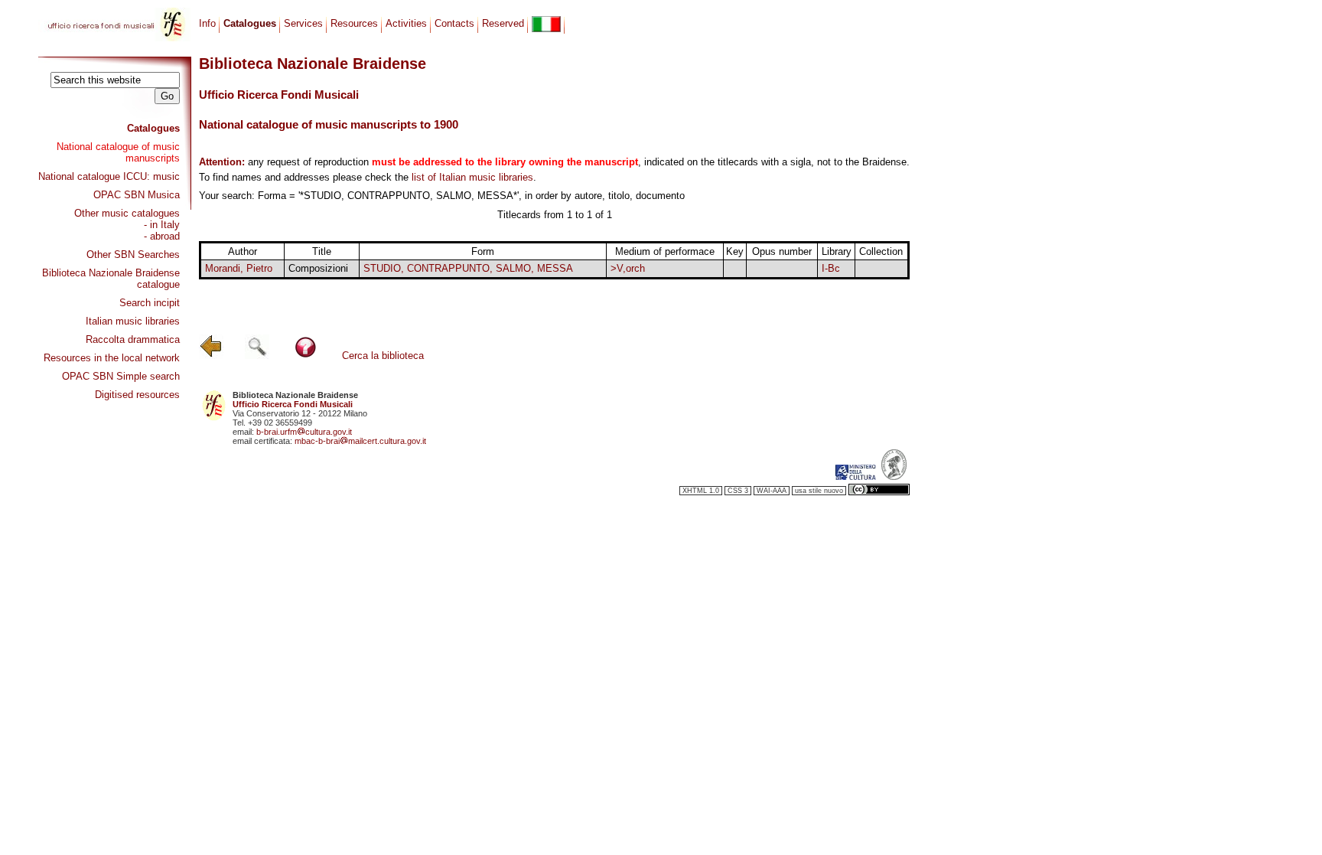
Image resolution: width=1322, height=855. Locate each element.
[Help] (306, 355)
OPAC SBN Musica (136, 195)
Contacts (454, 23)
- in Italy (162, 224)
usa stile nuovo (819, 490)
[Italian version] (546, 24)
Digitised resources (137, 394)
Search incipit (149, 302)
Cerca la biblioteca (383, 355)
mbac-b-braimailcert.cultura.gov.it (360, 440)
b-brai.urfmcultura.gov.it (304, 431)
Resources (354, 23)
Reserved (503, 23)
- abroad (162, 236)
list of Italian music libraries (472, 177)
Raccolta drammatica (133, 339)
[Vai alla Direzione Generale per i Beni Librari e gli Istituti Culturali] (855, 476)
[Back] (211, 355)
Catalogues (153, 128)
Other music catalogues (127, 213)
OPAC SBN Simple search (121, 376)
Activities (406, 23)
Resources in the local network (112, 358)
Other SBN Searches (133, 254)
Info (207, 23)
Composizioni (318, 268)
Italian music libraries (133, 321)
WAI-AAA (771, 490)
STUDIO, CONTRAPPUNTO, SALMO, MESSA (468, 268)
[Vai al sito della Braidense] (894, 476)
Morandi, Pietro (238, 268)
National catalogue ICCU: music (109, 176)
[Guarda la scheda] (735, 269)
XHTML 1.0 (700, 490)
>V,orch (628, 268)
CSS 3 (738, 490)
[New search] (257, 355)
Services (303, 23)
